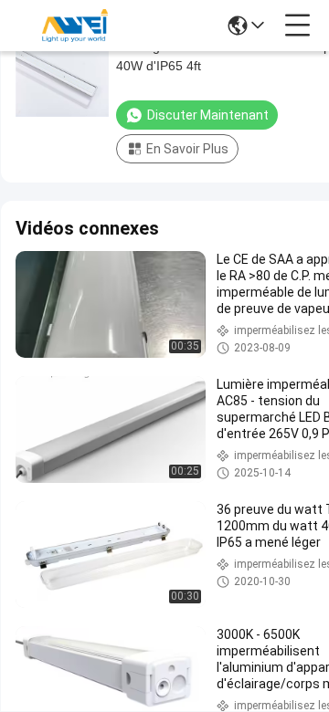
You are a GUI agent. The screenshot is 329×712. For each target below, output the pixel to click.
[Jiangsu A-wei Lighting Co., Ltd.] (75, 25)
